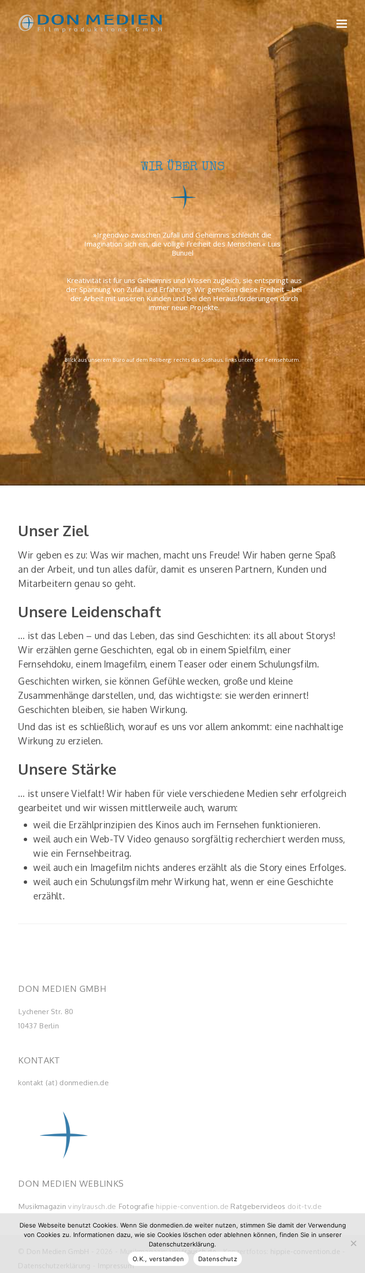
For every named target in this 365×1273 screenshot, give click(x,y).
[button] (341, 23)
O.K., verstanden (158, 1259)
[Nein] (353, 1243)
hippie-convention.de (192, 1206)
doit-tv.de (305, 1206)
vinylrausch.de (92, 1206)
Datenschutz (217, 1259)
